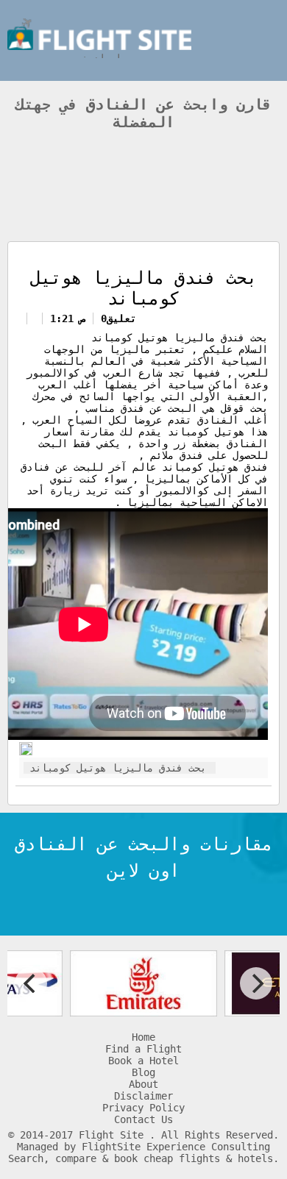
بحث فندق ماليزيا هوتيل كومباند (117, 768)
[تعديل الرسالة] (25, 752)
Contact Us (143, 1119)
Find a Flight (143, 1049)
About (143, 1084)
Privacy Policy (143, 1108)
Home (143, 1037)
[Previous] (31, 983)
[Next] (256, 983)
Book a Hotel (143, 1060)
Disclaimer (143, 1096)
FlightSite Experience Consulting (176, 1147)
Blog (143, 1072)
